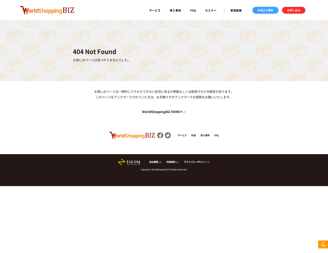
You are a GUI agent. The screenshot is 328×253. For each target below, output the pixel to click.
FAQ (193, 10)
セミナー (211, 10)
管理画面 (236, 10)
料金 (193, 135)
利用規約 (171, 162)
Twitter (168, 135)
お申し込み (293, 10)
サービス (155, 10)
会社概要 (153, 162)
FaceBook (160, 135)
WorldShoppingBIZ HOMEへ (162, 111)
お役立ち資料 (265, 10)
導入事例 (175, 10)
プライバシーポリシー (195, 162)
